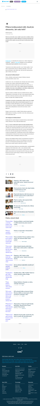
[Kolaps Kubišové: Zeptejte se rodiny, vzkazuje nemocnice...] (9, 285)
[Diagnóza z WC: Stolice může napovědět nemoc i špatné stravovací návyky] (9, 183)
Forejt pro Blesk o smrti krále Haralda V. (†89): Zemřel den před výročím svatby (23, 223)
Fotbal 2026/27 (4, 386)
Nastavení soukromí (23, 402)
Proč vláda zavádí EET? (31, 372)
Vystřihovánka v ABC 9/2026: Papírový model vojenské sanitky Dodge (24, 273)
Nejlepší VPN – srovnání (18, 390)
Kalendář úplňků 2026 (5, 374)
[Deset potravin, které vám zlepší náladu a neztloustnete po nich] (9, 189)
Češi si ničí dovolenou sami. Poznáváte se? (24, 212)
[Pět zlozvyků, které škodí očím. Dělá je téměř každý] (9, 207)
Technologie (17, 382)
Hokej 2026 (4, 387)
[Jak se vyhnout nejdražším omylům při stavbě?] (9, 267)
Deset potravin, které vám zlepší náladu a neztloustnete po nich (24, 189)
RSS (22, 344)
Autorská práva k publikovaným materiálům (12, 401)
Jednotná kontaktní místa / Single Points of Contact (15, 403)
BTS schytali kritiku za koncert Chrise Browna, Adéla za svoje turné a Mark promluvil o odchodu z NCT (23, 293)
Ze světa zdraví (8, 6)
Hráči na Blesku (16, 359)
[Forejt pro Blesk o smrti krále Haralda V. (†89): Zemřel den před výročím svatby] (9, 224)
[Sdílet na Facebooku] (6, 174)
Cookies (19, 402)
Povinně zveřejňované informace (27, 403)
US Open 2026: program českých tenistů (22, 362)
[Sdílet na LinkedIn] (10, 174)
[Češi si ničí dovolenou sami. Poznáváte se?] (9, 213)
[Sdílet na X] (8, 174)
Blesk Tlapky (11, 359)
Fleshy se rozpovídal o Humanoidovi (23, 230)
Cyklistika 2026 (4, 393)
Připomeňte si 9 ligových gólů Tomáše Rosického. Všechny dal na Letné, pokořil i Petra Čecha (23, 305)
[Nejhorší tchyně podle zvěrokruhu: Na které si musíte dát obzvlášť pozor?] (9, 318)
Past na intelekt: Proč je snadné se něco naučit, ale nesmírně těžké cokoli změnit (24, 238)
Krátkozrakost (8, 60)
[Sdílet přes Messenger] (13, 174)
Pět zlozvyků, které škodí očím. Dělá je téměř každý (24, 206)
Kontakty (14, 344)
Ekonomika (30, 382)
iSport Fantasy (22, 359)
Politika (30, 366)
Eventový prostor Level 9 (10, 362)
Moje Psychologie (5, 359)
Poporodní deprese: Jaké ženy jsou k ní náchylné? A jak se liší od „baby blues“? (24, 195)
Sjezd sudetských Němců (31, 371)
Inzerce (19, 344)
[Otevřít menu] (37, 2)
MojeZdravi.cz (3, 6)
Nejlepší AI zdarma (17, 387)
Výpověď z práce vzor (31, 375)
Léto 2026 (17, 366)
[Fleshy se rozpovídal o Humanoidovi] (9, 232)
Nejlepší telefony (17, 386)
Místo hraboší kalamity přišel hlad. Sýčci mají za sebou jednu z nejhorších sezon (23, 248)
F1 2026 (3, 390)
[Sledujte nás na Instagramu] (21, 348)
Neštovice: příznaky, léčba (5, 370)
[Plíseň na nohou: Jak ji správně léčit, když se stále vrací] (9, 201)
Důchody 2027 (30, 387)
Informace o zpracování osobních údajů (12, 402)
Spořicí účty (30, 386)
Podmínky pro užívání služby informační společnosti (26, 401)
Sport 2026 (4, 382)
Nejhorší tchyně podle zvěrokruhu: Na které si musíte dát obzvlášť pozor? (24, 315)
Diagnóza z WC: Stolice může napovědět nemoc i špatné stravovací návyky (23, 182)
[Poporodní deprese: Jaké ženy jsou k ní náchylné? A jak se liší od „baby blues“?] (9, 195)
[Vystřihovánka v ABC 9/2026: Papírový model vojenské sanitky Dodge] (9, 276)
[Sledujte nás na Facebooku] (19, 348)
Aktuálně (4, 366)
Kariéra (26, 344)
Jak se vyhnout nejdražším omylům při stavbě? (24, 265)
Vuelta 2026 (31, 362)
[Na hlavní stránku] (5, 1)
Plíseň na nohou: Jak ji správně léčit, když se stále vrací (23, 200)
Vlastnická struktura (30, 402)
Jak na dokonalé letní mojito (19, 377)
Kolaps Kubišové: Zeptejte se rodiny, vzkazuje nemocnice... (23, 283)
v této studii (17, 62)
